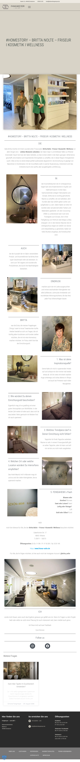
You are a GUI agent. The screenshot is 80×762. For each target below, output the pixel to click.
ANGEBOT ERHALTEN (48, 751)
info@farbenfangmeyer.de (53, 1)
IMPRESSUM (46, 755)
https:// (40, 548)
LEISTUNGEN (22, 751)
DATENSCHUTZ (34, 755)
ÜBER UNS (12, 751)
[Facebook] (47, 646)
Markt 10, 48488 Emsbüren (27, 1)
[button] (4, 757)
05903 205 (40, 1)
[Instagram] (32, 646)
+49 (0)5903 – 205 (36, 721)
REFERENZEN (34, 751)
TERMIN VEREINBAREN (64, 751)
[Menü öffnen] (29, 7)
